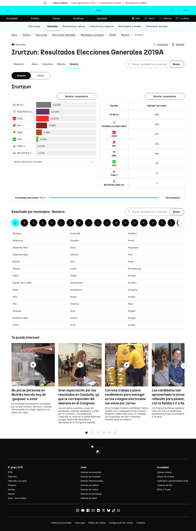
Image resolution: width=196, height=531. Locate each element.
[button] (184, 366)
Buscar (176, 64)
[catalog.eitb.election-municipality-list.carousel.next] (181, 223)
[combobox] (150, 64)
